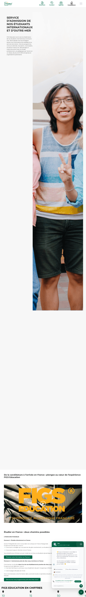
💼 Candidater (57, 572)
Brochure (42, 5)
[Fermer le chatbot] (81, 544)
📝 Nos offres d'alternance (71, 569)
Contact (51, 5)
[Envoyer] (81, 586)
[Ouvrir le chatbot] (81, 592)
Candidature (72, 5)
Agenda (61, 5)
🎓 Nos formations (58, 569)
